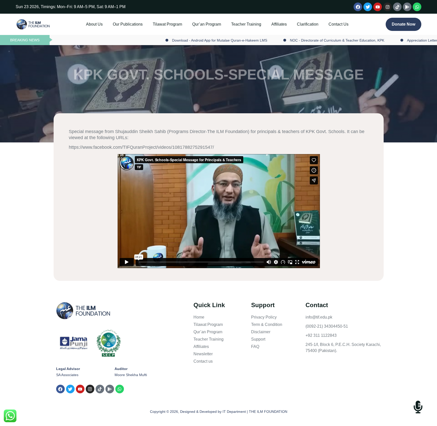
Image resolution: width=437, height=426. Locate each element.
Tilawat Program (157, 24)
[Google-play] (407, 7)
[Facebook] (358, 7)
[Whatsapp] (417, 7)
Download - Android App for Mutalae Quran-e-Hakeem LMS (189, 40)
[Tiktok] (397, 7)
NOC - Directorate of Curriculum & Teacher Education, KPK (307, 40)
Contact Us (355, 24)
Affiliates (289, 24)
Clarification (324, 24)
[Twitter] (367, 7)
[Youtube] (377, 7)
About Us (71, 24)
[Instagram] (387, 7)
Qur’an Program (203, 24)
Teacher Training (249, 24)
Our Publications (111, 24)
